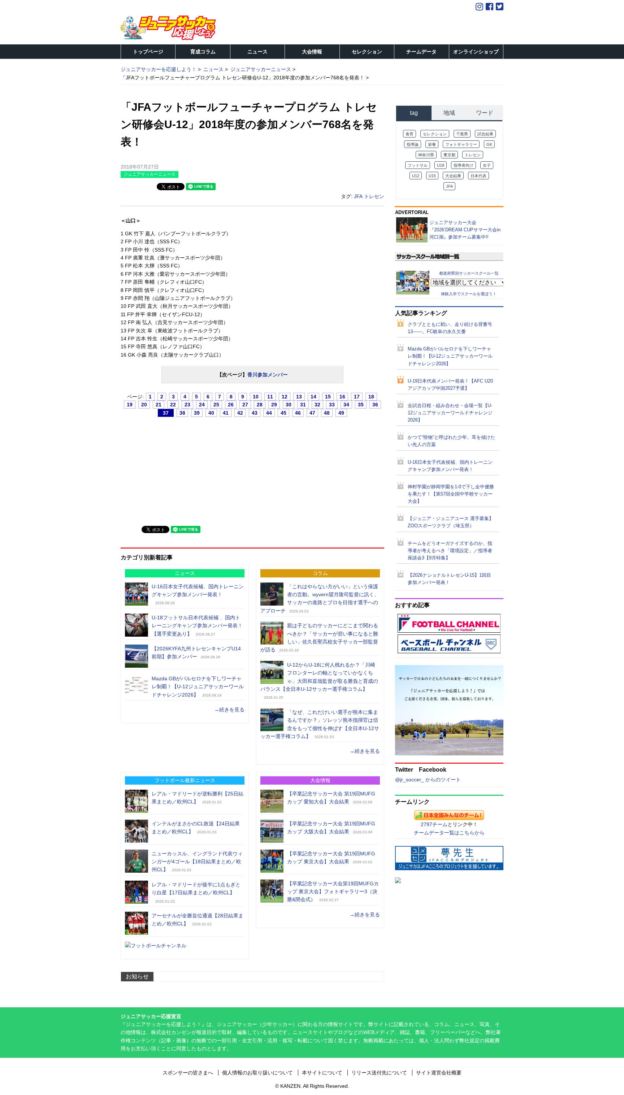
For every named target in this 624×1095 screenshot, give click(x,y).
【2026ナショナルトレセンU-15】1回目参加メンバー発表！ (449, 579)
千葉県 (462, 134)
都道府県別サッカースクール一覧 (469, 273)
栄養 (432, 144)
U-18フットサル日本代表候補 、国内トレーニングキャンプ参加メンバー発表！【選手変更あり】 (197, 626)
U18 (440, 165)
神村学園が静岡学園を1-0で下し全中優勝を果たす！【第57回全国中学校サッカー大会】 (451, 494)
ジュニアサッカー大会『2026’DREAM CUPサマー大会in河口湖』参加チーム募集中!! (464, 230)
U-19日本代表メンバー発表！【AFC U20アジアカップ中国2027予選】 (450, 385)
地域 (449, 113)
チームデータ (421, 51)
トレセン (374, 196)
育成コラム (203, 51)
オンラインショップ (476, 51)
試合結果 (485, 134)
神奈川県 (426, 155)
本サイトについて (322, 1073)
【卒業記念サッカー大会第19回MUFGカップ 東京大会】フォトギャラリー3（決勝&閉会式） (333, 892)
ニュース (257, 51)
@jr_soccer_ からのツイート (428, 779)
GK (489, 144)
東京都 (449, 155)
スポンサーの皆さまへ (187, 1073)
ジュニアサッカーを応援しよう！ (158, 69)
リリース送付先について (379, 1073)
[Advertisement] (175, 468)
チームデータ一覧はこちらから (449, 833)
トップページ (148, 51)
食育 (409, 134)
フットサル (418, 165)
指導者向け (463, 165)
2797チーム (434, 824)
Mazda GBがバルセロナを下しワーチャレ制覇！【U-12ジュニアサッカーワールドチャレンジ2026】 (198, 687)
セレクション (367, 51)
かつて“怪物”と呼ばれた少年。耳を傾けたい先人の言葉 (451, 441)
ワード (484, 113)
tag (414, 113)
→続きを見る (229, 709)
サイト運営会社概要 (439, 1073)
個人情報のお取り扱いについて (257, 1073)
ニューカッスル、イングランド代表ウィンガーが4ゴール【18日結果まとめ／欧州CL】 (197, 862)
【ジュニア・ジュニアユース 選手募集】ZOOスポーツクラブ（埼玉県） (451, 522)
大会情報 (312, 51)
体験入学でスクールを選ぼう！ (469, 294)
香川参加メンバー (267, 375)
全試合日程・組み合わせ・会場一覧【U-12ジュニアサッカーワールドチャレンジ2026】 (450, 413)
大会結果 (453, 176)
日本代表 (478, 176)
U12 (415, 176)
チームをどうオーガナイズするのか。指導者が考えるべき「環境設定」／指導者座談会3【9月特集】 (450, 550)
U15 (432, 176)
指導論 (413, 144)
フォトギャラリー (461, 144)
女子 (487, 165)
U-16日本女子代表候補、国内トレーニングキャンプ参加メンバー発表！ (450, 466)
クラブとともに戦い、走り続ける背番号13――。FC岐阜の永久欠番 (450, 328)
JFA (358, 196)
